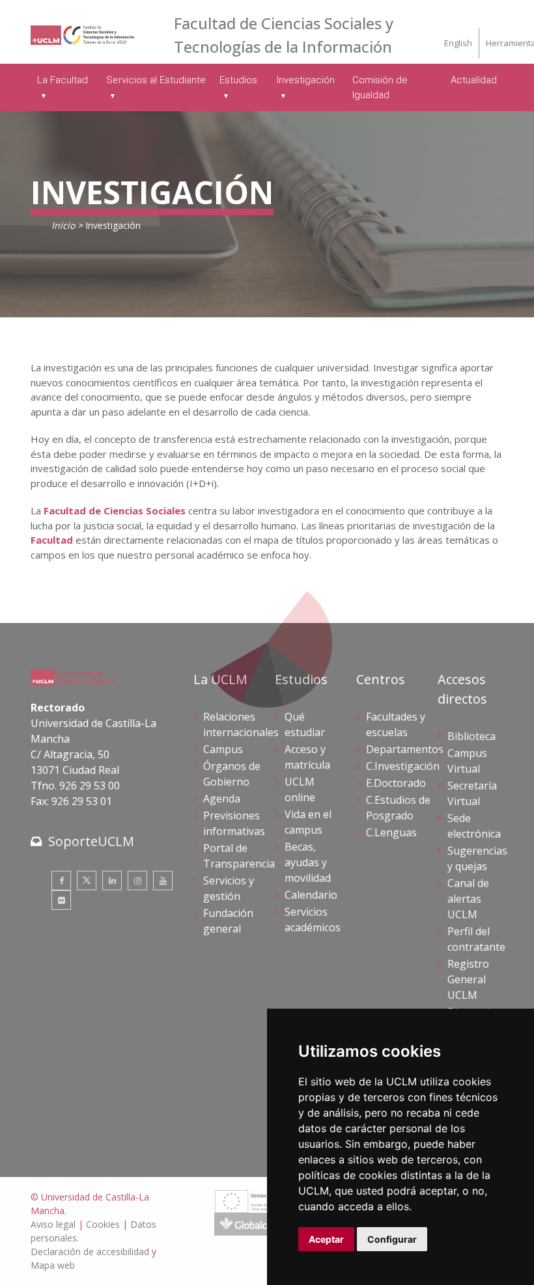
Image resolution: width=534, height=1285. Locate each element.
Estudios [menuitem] (238, 80)
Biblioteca (471, 736)
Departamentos (404, 749)
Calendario (311, 895)
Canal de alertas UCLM (468, 898)
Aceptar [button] (326, 1239)
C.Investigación (403, 766)
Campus (223, 749)
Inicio (63, 225)
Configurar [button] (392, 1239)
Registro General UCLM (468, 979)
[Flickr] (61, 900)
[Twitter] (86, 880)
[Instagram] (137, 880)
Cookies (103, 1224)
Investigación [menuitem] (306, 80)
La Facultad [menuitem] (62, 80)
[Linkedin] (112, 880)
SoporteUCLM (91, 841)
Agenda (221, 798)
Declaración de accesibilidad (90, 1251)
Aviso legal (53, 1224)
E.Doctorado (396, 783)
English (458, 43)
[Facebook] (61, 880)
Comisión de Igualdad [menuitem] (380, 87)
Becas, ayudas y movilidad (308, 862)
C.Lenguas (391, 832)
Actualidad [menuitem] (474, 80)
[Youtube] (163, 880)
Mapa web (53, 1265)
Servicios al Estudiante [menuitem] (156, 80)
